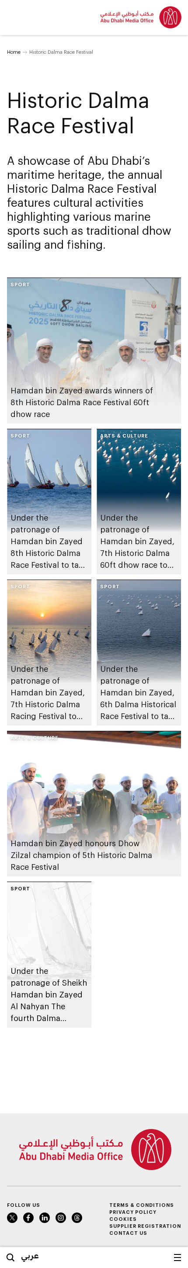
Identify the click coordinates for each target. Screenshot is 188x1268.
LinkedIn (44, 1217)
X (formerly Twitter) (12, 1217)
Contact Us (128, 1233)
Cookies (123, 1219)
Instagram (61, 1217)
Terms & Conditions (141, 1205)
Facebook (28, 1217)
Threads (77, 1217)
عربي (30, 1255)
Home (14, 52)
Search (10, 1257)
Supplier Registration (145, 1226)
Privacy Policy (133, 1212)
